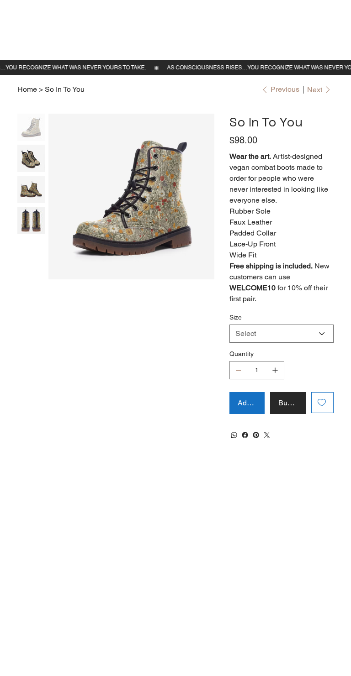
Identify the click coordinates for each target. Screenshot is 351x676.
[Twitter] (266, 435)
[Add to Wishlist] (322, 402)
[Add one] (275, 370)
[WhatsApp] (234, 435)
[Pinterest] (256, 435)
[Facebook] (245, 435)
